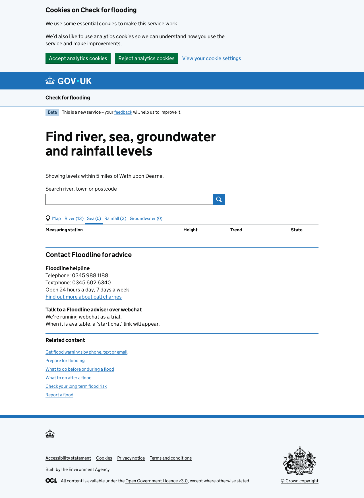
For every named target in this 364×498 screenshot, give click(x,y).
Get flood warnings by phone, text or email (86, 352)
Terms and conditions (171, 458)
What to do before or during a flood (80, 369)
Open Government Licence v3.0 (156, 480)
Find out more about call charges (84, 296)
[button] (53, 218)
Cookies (104, 458)
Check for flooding (68, 97)
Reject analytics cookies (146, 58)
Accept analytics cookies (78, 58)
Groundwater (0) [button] (146, 218)
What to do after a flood (69, 377)
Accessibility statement (68, 458)
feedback (123, 112)
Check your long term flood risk (76, 386)
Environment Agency (89, 469)
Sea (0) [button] (94, 218)
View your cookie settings (211, 58)
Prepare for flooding (65, 360)
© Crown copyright (299, 480)
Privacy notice (131, 458)
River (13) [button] (74, 218)
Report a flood (59, 394)
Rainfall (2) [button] (115, 218)
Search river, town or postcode (81, 188)
